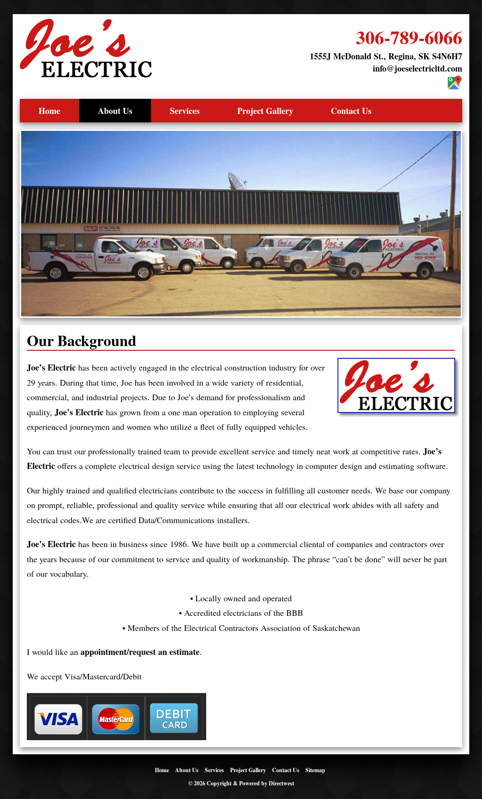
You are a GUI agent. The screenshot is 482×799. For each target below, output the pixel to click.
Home (49, 111)
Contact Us (351, 111)
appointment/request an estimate (140, 652)
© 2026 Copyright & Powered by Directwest (241, 783)
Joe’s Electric (51, 367)
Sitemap (315, 770)
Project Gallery (265, 111)
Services (185, 111)
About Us (115, 111)
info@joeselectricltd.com (417, 68)
